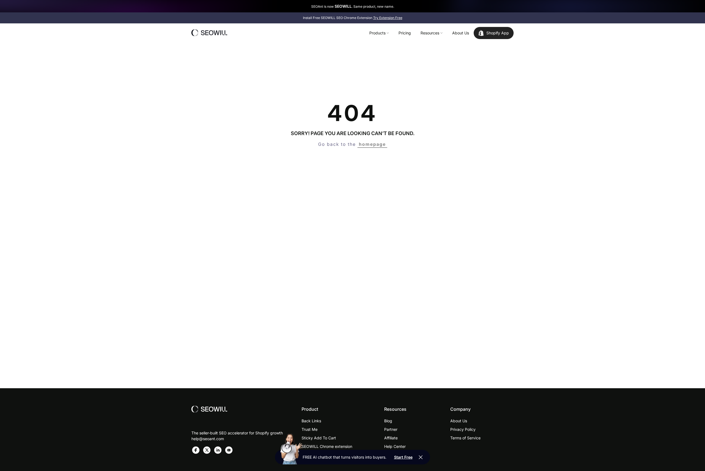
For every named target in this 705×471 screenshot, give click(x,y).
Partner (390, 429)
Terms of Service (465, 438)
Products (377, 33)
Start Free (403, 457)
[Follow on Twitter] (206, 450)
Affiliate (391, 438)
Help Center (395, 446)
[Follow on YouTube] (228, 450)
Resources (430, 33)
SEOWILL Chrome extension (327, 446)
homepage (372, 144)
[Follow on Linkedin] (217, 450)
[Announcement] (352, 6)
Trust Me (310, 429)
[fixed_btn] (421, 457)
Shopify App (497, 33)
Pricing (404, 33)
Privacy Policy (463, 429)
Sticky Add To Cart (319, 438)
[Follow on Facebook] (195, 450)
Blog (388, 420)
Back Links (311, 420)
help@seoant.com (207, 438)
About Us (460, 33)
